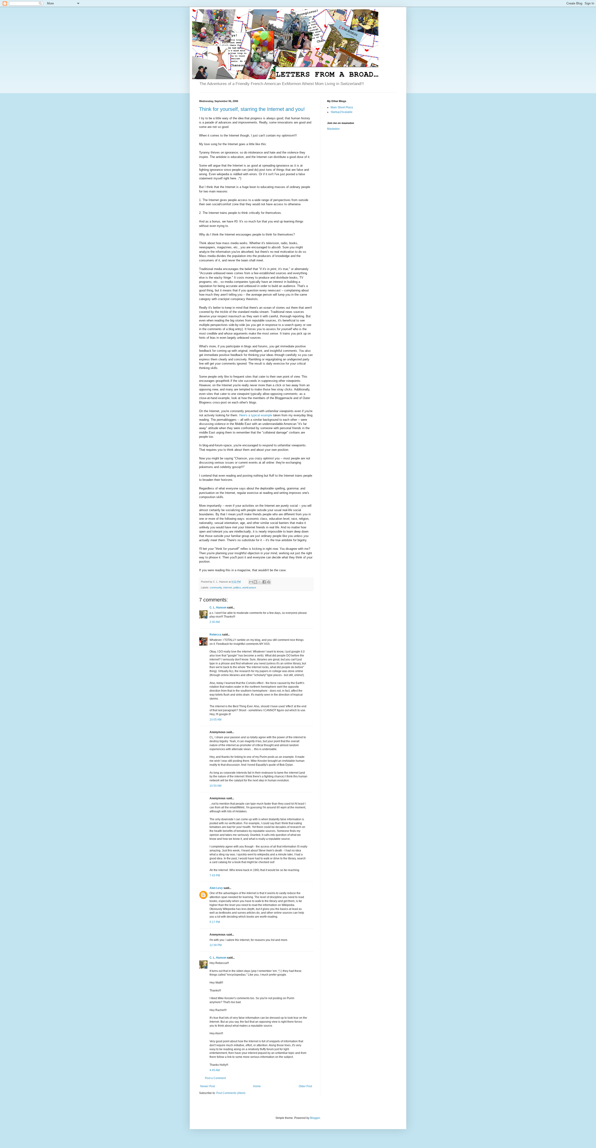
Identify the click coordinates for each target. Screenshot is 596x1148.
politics (237, 587)
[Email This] (251, 582)
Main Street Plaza (342, 107)
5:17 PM (215, 922)
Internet (227, 587)
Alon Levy (216, 888)
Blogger (315, 1118)
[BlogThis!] (255, 582)
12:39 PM (216, 945)
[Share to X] (259, 582)
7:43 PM (215, 875)
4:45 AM (215, 1070)
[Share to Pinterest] (268, 582)
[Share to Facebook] (264, 582)
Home (257, 1086)
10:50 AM (215, 785)
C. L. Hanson (218, 607)
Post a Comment (215, 1078)
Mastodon (333, 128)
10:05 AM (215, 719)
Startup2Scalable (341, 112)
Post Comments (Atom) (230, 1093)
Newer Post (207, 1086)
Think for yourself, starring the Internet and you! (252, 109)
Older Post (305, 1086)
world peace (249, 587)
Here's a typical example (255, 415)
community (216, 587)
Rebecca (215, 634)
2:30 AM (215, 622)
